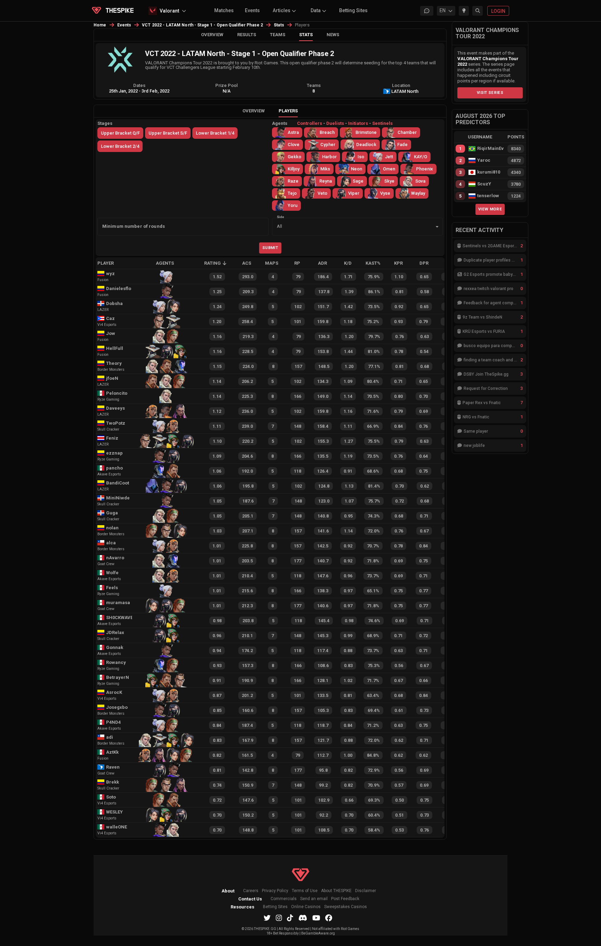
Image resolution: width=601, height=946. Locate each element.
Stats (279, 25)
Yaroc (483, 160)
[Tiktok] (290, 917)
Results (246, 34)
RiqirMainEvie (490, 148)
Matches (224, 10)
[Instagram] (279, 917)
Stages (104, 123)
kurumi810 (488, 172)
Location (401, 85)
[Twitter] (267, 917)
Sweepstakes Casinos (345, 907)
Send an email (314, 899)
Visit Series (490, 92)
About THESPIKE (336, 891)
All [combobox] (279, 226)
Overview (212, 34)
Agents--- (332, 123)
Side (280, 216)
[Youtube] (316, 917)
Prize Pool (226, 85)
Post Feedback (345, 899)
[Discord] (302, 917)
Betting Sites (353, 10)
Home (100, 25)
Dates (139, 85)
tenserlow (488, 195)
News (333, 34)
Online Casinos (306, 907)
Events (252, 10)
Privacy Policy (275, 891)
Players (288, 110)
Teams (277, 34)
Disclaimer (365, 891)
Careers (250, 891)
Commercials (284, 899)
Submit (270, 247)
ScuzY (484, 184)
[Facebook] (328, 917)
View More (490, 209)
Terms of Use (305, 891)
